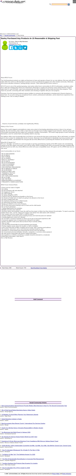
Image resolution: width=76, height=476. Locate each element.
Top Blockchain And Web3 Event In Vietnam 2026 (15, 432)
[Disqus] (38, 326)
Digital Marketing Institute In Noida (11, 419)
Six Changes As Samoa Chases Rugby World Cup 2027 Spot (19, 436)
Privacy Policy (56, 473)
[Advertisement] (38, 20)
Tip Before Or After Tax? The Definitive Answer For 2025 (18, 454)
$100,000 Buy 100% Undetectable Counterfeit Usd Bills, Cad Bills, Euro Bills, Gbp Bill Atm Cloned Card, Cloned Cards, (36, 445)
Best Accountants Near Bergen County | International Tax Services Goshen (23, 423)
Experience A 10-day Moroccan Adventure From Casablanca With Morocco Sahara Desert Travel (29, 441)
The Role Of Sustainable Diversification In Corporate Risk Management (23, 459)
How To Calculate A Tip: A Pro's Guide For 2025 (16, 468)
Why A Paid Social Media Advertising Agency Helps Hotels (18, 410)
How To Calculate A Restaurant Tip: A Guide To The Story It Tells (21, 450)
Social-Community (9, 35)
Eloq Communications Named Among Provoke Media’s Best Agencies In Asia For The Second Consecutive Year (34, 405)
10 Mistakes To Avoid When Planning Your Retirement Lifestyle (19, 414)
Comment (12, 44)
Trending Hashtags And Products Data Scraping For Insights (20, 463)
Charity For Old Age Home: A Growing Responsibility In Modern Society (22, 428)
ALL (1, 35)
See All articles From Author (39, 268)
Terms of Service (66, 473)
